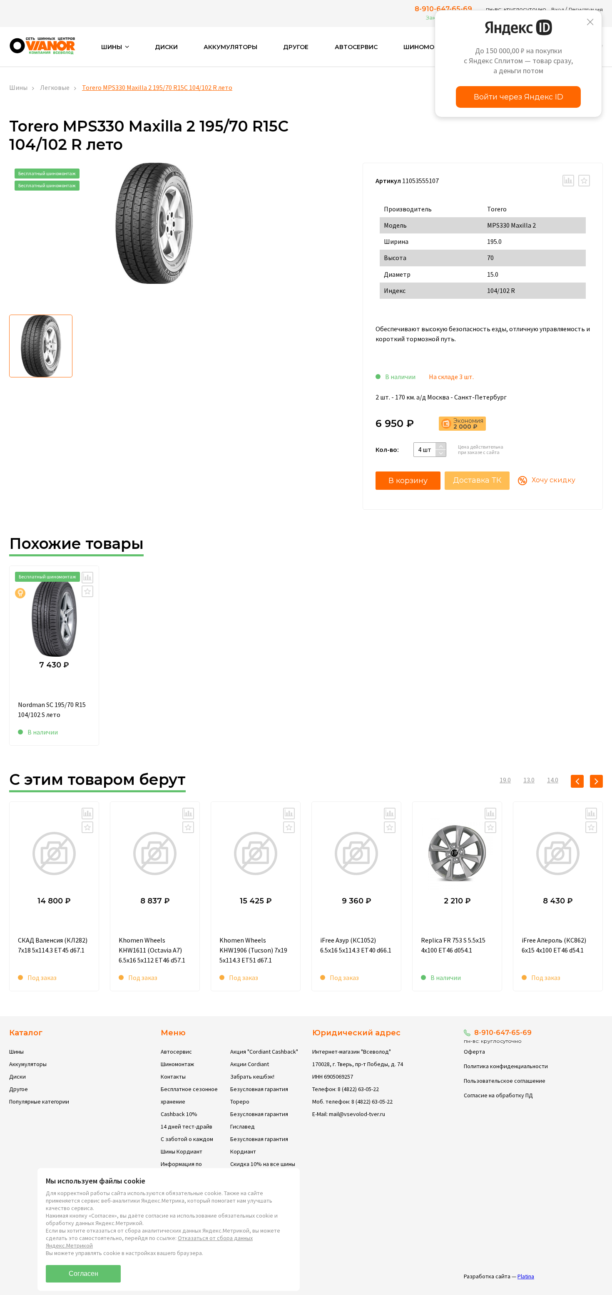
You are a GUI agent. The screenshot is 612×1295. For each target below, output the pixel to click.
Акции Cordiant (249, 1064)
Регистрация (586, 9)
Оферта (474, 1051)
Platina (525, 1276)
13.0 (529, 780)
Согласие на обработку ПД (498, 1095)
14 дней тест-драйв (186, 1126)
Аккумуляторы (230, 47)
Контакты (173, 1076)
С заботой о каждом (187, 1139)
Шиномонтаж (428, 47)
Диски (166, 47)
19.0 (505, 780)
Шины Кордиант (181, 1151)
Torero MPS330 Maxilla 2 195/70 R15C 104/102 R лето (157, 87)
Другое (295, 47)
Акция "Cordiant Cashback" (264, 1051)
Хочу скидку (553, 480)
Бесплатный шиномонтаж (47, 173)
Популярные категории (39, 1101)
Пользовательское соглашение (504, 1080)
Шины (18, 87)
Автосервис (356, 47)
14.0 (552, 780)
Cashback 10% (179, 1114)
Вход (557, 9)
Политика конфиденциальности (506, 1066)
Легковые (55, 87)
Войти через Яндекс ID (518, 97)
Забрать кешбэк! (252, 1076)
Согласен (83, 1273)
